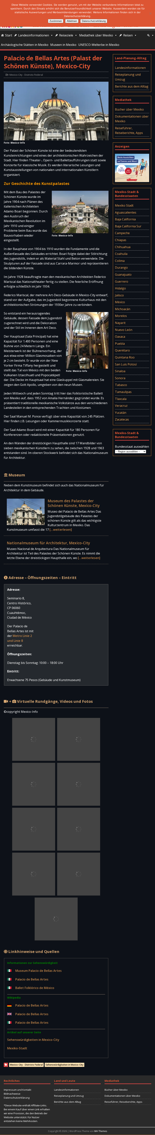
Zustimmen (56, 21)
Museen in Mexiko (63, 45)
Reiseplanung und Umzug (128, 77)
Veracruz (121, 406)
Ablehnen (72, 21)
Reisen (128, 35)
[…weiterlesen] (61, 530)
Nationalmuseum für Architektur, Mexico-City (48, 542)
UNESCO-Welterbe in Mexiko (98, 45)
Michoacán (122, 309)
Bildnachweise (12, 1093)
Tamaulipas (123, 392)
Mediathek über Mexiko (96, 35)
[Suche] (150, 35)
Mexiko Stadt (124, 205)
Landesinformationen (33, 35)
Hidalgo (120, 288)
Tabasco (121, 385)
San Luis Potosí (126, 364)
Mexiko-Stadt (17, 1048)
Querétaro (122, 350)
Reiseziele (66, 35)
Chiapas (120, 240)
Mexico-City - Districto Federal (26, 74)
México (120, 302)
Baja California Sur (128, 226)
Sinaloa (120, 371)
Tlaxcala (120, 399)
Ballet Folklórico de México (34, 988)
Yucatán (120, 413)
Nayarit (120, 323)
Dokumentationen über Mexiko (132, 118)
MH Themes (100, 1131)
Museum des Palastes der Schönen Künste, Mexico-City (74, 503)
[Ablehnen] (150, 13)
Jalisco (119, 295)
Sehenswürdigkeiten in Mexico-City (33, 1040)
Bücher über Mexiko (129, 109)
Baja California (125, 219)
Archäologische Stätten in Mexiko (24, 45)
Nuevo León (123, 330)
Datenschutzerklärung (16, 1097)
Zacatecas (122, 419)
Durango (121, 267)
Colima (120, 261)
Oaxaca (120, 337)
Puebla (120, 343)
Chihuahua (122, 247)
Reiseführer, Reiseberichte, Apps (129, 130)
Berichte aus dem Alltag (131, 86)
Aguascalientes (125, 212)
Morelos (121, 316)
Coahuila (121, 254)
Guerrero (121, 281)
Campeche (122, 233)
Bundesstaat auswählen (132, 446)
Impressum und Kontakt (17, 1089)
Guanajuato (123, 274)
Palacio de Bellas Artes (31, 979)
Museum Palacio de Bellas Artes (38, 971)
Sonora (120, 378)
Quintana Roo (125, 357)
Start (8, 35)
